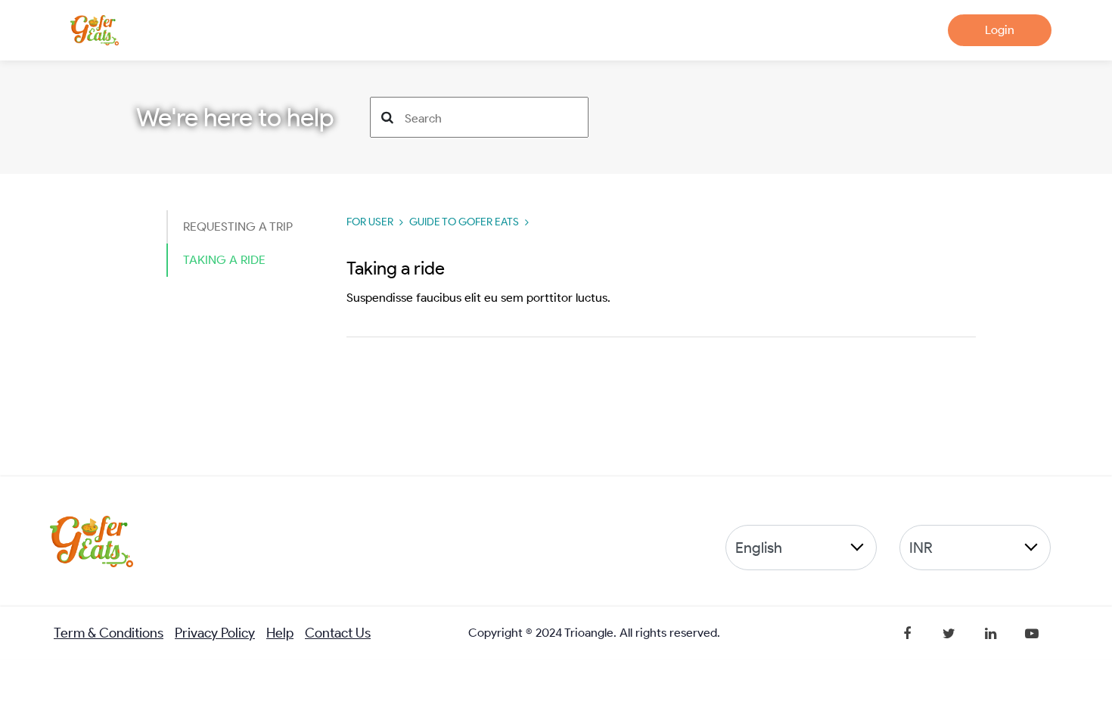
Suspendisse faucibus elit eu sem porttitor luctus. (478, 297)
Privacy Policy (215, 633)
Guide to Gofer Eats (464, 222)
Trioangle (588, 632)
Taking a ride (224, 260)
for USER (369, 222)
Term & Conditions (108, 633)
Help (280, 633)
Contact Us (338, 633)
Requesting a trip (238, 226)
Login (999, 30)
